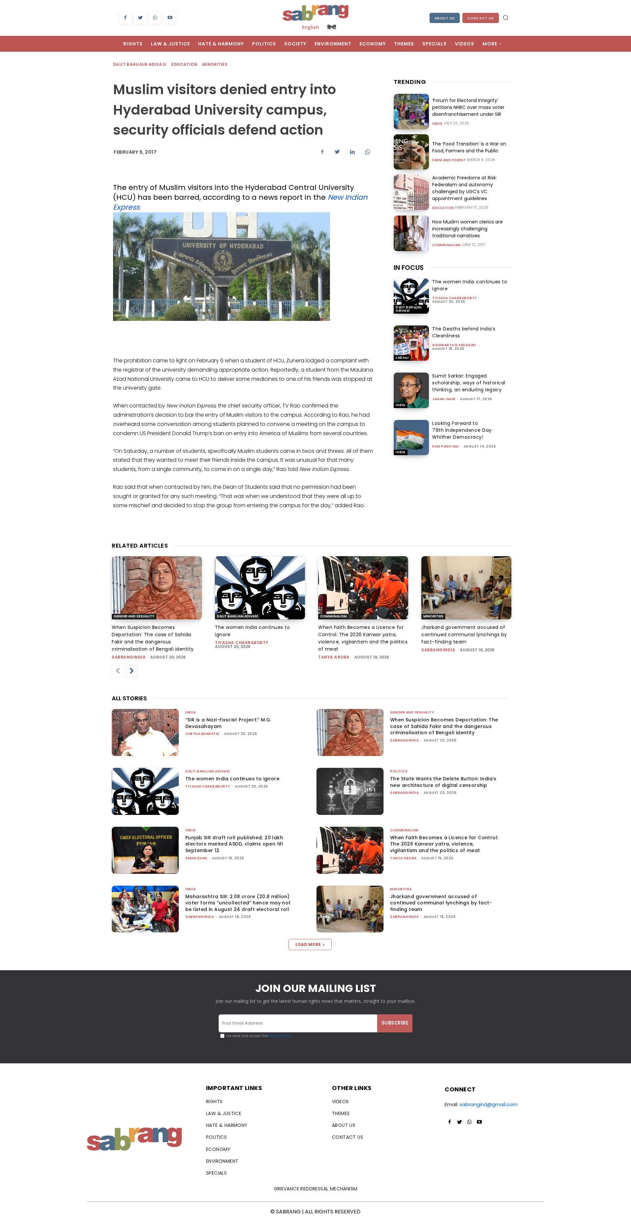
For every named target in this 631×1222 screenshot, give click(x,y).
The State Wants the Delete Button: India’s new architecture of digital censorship (443, 782)
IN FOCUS (409, 267)
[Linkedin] (352, 151)
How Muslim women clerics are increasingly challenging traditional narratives (467, 229)
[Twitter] (140, 18)
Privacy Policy (279, 1035)
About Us (444, 18)
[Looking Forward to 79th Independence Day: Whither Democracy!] (411, 437)
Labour (402, 357)
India (437, 123)
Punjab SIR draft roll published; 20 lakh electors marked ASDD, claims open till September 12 (234, 844)
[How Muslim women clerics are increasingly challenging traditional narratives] (411, 233)
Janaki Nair (444, 399)
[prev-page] (118, 671)
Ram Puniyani (445, 446)
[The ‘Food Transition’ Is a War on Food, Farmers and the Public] (411, 151)
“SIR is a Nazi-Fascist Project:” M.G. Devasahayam (228, 723)
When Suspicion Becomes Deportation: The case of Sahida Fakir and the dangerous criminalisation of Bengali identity (444, 726)
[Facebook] (125, 18)
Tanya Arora (334, 657)
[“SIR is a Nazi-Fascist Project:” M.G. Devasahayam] (145, 732)
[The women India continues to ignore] (411, 296)
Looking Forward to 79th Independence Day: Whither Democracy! (462, 430)
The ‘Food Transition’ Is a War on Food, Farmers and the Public (469, 147)
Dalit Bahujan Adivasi (139, 64)
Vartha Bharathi (202, 733)
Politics (399, 771)
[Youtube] (169, 18)
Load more (308, 944)
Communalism (446, 245)
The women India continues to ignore (232, 778)
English (310, 27)
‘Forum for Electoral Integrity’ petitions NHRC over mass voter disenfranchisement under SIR (468, 107)
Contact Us (480, 18)
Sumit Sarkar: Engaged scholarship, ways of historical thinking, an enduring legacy (468, 383)
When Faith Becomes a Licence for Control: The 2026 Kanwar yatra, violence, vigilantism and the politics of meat (444, 844)
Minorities (214, 64)
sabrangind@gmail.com (488, 1104)
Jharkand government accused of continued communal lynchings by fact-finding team (464, 634)
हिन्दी (331, 27)
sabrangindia (129, 657)
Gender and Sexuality (134, 616)
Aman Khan (196, 858)
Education (184, 64)
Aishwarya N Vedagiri (454, 345)
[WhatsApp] (155, 18)
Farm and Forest (449, 160)
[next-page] (132, 671)
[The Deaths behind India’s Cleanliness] (411, 343)
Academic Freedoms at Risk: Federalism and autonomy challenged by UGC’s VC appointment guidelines (464, 188)
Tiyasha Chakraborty (454, 298)
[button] (505, 17)
